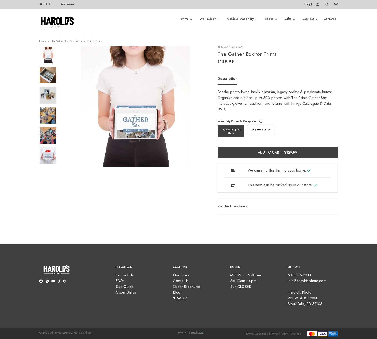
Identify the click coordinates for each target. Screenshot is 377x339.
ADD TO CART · (271, 152)
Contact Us (124, 275)
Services (308, 19)
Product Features (232, 206)
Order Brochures (186, 286)
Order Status (126, 292)
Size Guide (125, 286)
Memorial (68, 4)
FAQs (120, 280)
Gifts (287, 19)
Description (227, 78)
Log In (309, 4)
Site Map (295, 334)
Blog (176, 292)
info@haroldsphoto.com (307, 280)
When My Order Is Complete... (238, 121)
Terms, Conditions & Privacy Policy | (267, 334)
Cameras (330, 19)
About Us (180, 280)
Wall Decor (208, 19)
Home (42, 41)
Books (269, 19)
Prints (184, 19)
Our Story (181, 275)
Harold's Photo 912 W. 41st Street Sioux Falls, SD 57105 (305, 298)
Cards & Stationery (240, 19)
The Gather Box (59, 41)
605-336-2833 (299, 275)
